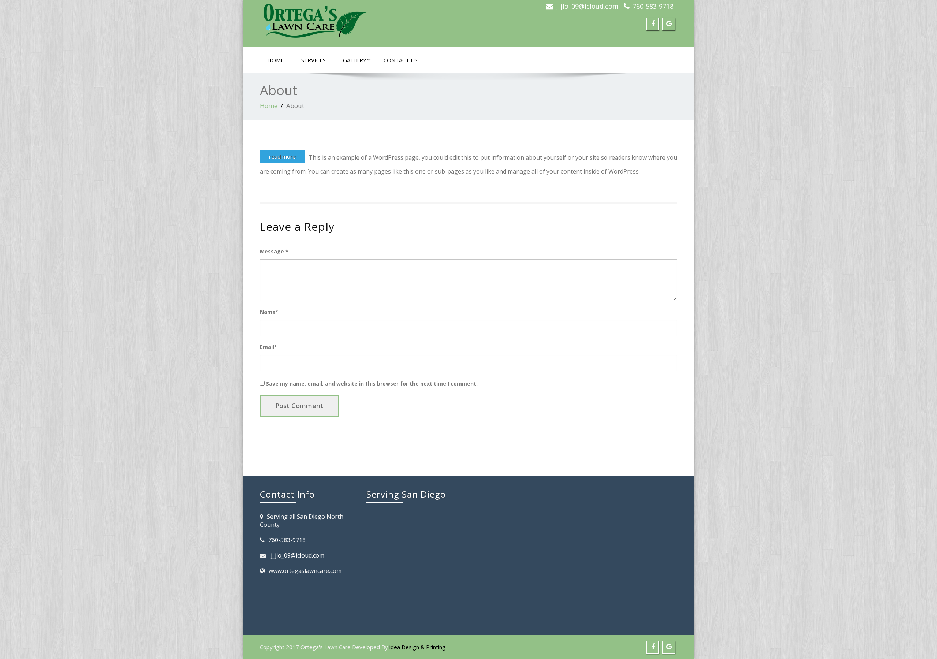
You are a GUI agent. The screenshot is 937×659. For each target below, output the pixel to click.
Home (275, 60)
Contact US (401, 60)
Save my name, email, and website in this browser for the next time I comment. (372, 383)
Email (268, 346)
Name (269, 311)
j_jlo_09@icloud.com (587, 6)
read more (282, 156)
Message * (274, 251)
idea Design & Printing (417, 647)
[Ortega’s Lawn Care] (361, 21)
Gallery (354, 60)
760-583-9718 (652, 6)
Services (313, 60)
